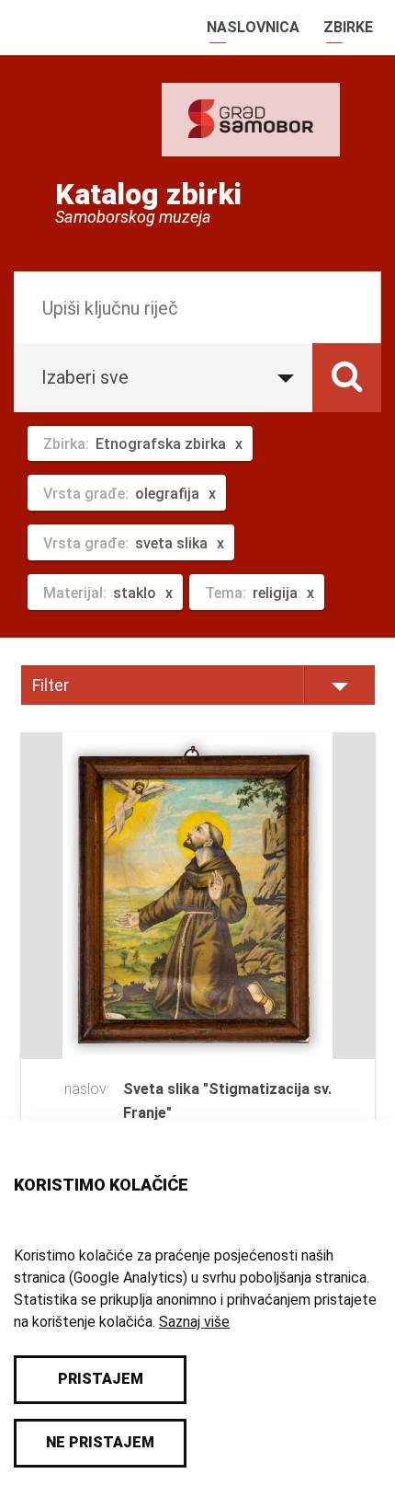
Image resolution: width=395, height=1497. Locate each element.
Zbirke (348, 27)
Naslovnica (253, 27)
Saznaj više (194, 1321)
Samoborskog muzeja (133, 217)
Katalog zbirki (148, 194)
